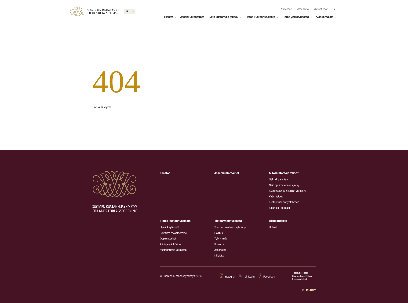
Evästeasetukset (299, 279)
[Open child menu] (175, 17)
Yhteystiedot (321, 9)
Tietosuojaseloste (300, 273)
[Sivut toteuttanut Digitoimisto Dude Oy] (309, 290)
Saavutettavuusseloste (302, 276)
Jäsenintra (303, 9)
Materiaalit (286, 9)
